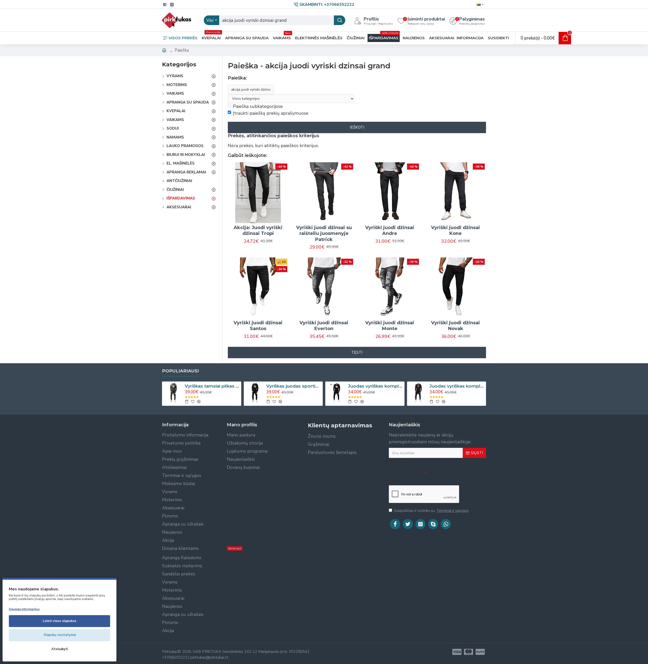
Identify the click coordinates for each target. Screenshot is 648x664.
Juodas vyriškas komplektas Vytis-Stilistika (457, 386)
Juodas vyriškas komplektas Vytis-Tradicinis (375, 386)
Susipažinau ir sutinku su (431, 510)
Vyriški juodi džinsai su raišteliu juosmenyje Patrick (324, 233)
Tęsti (356, 352)
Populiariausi (180, 370)
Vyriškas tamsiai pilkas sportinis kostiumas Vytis (212, 386)
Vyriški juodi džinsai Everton (323, 325)
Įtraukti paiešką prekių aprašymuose (270, 113)
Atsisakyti (59, 649)
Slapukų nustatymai (60, 635)
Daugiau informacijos (24, 609)
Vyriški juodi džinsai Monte (389, 325)
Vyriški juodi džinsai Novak (455, 325)
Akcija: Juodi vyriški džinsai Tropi (258, 230)
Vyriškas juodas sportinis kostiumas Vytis (293, 386)
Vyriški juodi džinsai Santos (258, 325)
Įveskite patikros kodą (406, 477)
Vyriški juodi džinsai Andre (389, 230)
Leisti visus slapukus (59, 621)
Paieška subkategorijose (258, 106)
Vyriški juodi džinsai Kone (455, 230)
